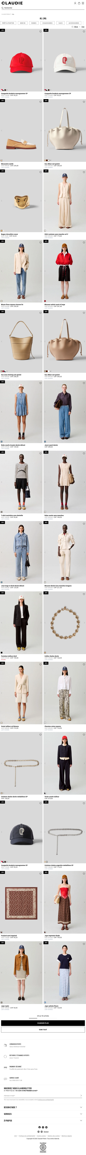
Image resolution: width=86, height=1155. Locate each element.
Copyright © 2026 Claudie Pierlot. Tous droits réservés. (43, 1138)
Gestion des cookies (53, 1136)
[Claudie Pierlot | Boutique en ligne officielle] (12, 3)
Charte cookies (41, 1136)
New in (22, 23)
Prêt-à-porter (8, 23)
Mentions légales (66, 1136)
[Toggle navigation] (83, 3)
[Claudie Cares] (43, 1147)
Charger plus (43, 1023)
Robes (33, 23)
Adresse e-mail (9, 1096)
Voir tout (43, 1030)
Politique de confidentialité (46, 1100)
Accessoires (74, 23)
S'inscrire (81, 1095)
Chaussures (47, 23)
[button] (75, 3)
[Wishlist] (40, 31)
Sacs (61, 23)
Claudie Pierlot (6, 14)
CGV (15, 1136)
